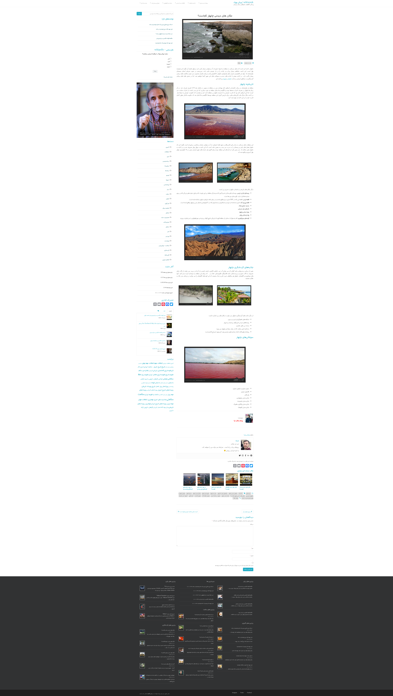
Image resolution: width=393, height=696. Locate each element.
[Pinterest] (251, 456)
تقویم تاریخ (169, 374)
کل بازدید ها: (169, 282)
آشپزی (167, 147)
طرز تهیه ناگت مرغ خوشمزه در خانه (164, 29)
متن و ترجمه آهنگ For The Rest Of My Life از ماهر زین (152, 324)
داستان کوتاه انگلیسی (146, 383)
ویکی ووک (166, 407)
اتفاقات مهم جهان (148, 363)
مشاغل (167, 213)
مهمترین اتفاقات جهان (146, 399)
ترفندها (167, 170)
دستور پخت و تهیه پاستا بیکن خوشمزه (244, 656)
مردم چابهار (188, 493)
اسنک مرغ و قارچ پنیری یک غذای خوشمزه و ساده (160, 24)
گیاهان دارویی (165, 260)
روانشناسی (166, 184)
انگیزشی (140, 363)
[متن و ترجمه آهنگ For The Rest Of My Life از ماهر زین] (169, 325)
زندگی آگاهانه (150, 694)
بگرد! (139, 13)
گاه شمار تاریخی (158, 407)
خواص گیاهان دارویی (156, 378)
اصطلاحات (167, 152)
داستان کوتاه (155, 382)
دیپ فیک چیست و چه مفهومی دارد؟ (164, 34)
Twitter (242, 693)
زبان (168, 189)
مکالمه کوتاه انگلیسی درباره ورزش (164, 38)
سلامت (167, 194)
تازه (164, 311)
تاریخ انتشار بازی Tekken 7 (168, 614)
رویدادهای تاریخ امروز (165, 390)
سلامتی (170, 399)
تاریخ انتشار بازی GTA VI (158, 349)
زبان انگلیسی (162, 394)
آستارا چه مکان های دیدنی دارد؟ (167, 664)
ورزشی (167, 236)
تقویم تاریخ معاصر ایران (157, 374)
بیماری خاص (167, 367)
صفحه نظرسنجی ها (168, 77)
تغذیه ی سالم (143, 370)
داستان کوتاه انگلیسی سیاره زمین (157, 332)
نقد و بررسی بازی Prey (169, 586)
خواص (165, 379)
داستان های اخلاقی (164, 383)
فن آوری (167, 203)
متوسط (168, 64)
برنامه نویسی (166, 161)
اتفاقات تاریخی (166, 363)
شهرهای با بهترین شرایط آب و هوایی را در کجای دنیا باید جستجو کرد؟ (160, 675)
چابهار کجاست (198, 496)
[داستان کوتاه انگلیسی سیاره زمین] (169, 334)
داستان (170, 382)
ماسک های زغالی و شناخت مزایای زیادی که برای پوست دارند (200, 648)
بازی (168, 156)
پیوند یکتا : (235, 498)
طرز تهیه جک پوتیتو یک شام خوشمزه (163, 43)
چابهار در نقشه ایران (215, 496)
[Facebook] (245, 456)
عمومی (167, 199)
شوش (229, 78)
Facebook (249, 693)
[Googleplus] (248, 456)
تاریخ (163, 366)
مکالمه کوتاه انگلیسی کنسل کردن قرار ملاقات (243, 595)
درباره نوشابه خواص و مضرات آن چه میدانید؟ (204, 615)
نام (252, 548)
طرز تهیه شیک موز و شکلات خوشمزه (244, 665)
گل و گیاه (167, 255)
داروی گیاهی (144, 378)
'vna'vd (240, 493)
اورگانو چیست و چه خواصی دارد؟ (206, 626)
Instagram (234, 693)
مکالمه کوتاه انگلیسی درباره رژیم (245, 613)
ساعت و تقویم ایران (152, 394)
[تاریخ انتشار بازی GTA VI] (169, 351)
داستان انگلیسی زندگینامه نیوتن (157, 340)
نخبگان (167, 227)
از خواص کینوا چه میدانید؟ (207, 660)
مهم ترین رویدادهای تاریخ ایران (162, 403)
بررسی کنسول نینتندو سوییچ (168, 605)
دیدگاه (251, 524)
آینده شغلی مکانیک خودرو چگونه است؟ (188, 512)
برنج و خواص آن (247, 512)
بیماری (171, 367)
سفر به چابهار (213, 493)
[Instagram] (243, 456)
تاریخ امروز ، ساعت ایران (152, 366)
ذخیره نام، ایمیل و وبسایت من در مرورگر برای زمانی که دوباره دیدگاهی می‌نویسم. (234, 565)
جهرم (224, 78)
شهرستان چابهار (205, 493)
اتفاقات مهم (158, 363)
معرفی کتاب (166, 222)
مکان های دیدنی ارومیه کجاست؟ (167, 641)
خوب (169, 61)
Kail (239, 63)
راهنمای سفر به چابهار (222, 493)
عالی (169, 59)
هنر (168, 231)
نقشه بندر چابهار (225, 496)
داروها (167, 180)
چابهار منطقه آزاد (206, 496)
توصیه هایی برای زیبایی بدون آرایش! (205, 671)
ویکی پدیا (247, 434)
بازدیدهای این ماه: (168, 277)
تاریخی (151, 370)
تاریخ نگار (141, 366)
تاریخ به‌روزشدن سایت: (166, 293)
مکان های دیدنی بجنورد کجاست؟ (167, 653)
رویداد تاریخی (147, 386)
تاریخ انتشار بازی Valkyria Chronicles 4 (165, 596)
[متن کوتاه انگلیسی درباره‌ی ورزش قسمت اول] (169, 317)
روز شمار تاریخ (157, 386)
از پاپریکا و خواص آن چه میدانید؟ (206, 637)
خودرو (167, 175)
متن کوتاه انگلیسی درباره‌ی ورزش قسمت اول (154, 315)
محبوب (170, 311)
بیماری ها (167, 166)
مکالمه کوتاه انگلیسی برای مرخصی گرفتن (244, 604)
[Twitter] (240, 456)
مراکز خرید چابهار (197, 493)
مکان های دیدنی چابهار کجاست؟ (237, 496)
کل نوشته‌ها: (169, 287)
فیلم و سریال (166, 208)
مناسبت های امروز (160, 399)
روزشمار (165, 386)
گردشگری (248, 493)
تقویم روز (145, 374)
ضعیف (168, 67)
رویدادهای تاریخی (152, 389)
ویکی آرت (166, 241)
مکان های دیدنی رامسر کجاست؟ (167, 630)
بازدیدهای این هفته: (167, 272)
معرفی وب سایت (165, 217)
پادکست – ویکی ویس (164, 245)
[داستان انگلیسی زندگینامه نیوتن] (169, 342)
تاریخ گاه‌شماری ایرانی (160, 370)
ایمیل (251, 555)
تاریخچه (170, 370)
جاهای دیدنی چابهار (233, 493)
